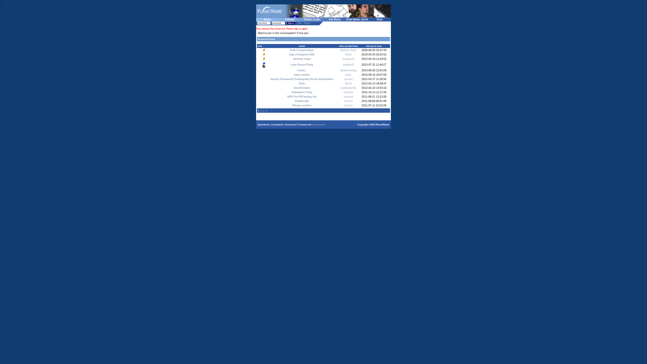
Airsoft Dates (302, 87)
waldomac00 (348, 87)
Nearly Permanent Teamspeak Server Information (302, 79)
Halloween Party (301, 92)
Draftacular (302, 101)
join (299, 23)
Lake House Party (301, 64)
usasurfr (348, 92)
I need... (302, 70)
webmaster (318, 124)
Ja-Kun (348, 79)
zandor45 (348, 64)
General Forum (266, 39)
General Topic (302, 58)
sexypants (348, 58)
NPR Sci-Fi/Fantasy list (301, 96)
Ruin (302, 83)
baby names (302, 74)
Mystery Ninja (348, 50)
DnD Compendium (302, 50)
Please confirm (301, 105)
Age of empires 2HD (302, 54)
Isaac (348, 74)
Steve (348, 54)
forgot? (307, 23)
